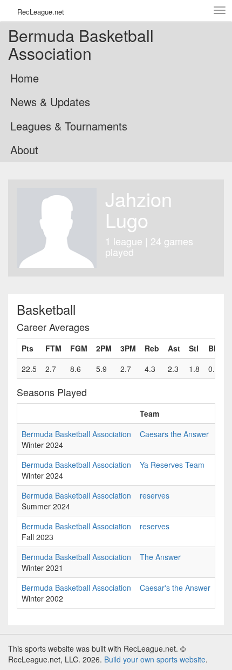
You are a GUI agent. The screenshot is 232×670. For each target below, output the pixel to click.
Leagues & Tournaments (68, 126)
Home (24, 78)
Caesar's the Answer (175, 587)
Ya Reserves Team (172, 464)
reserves (154, 495)
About (24, 149)
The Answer (160, 556)
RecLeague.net (40, 11)
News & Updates (50, 101)
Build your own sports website (155, 659)
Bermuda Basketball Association (76, 434)
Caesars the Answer (174, 434)
